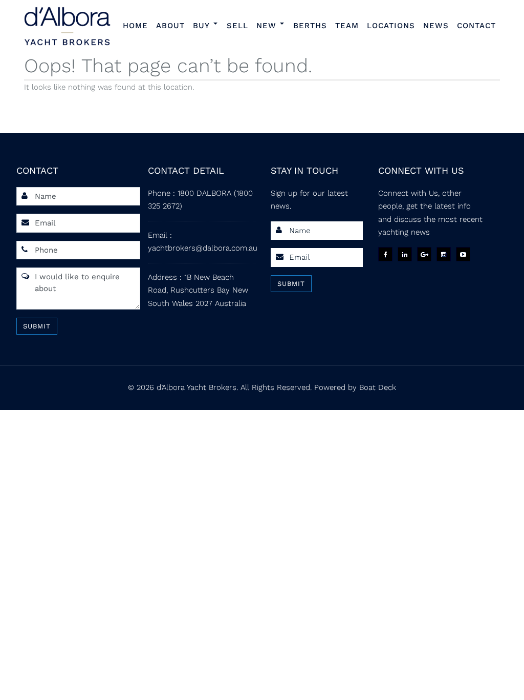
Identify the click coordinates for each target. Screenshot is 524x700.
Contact (476, 25)
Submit (37, 326)
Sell (237, 25)
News (436, 25)
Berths (310, 25)
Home (135, 25)
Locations (391, 25)
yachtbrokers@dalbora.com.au (202, 248)
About (170, 25)
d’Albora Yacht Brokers (196, 387)
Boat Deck (377, 387)
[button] (217, 24)
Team (347, 25)
